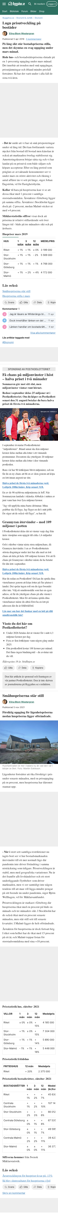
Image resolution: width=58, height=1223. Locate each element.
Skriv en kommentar (13, 1192)
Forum (24, 11)
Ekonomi (39, 18)
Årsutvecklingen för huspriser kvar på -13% (27, 1175)
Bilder (33, 11)
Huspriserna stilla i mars (16, 296)
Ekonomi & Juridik (24, 18)
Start (4, 11)
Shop (41, 11)
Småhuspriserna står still (16, 291)
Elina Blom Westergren (21, 33)
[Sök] (30, 4)
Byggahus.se (8, 18)
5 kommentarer (33, 39)
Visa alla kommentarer (43, 332)
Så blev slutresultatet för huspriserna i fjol (26, 1180)
